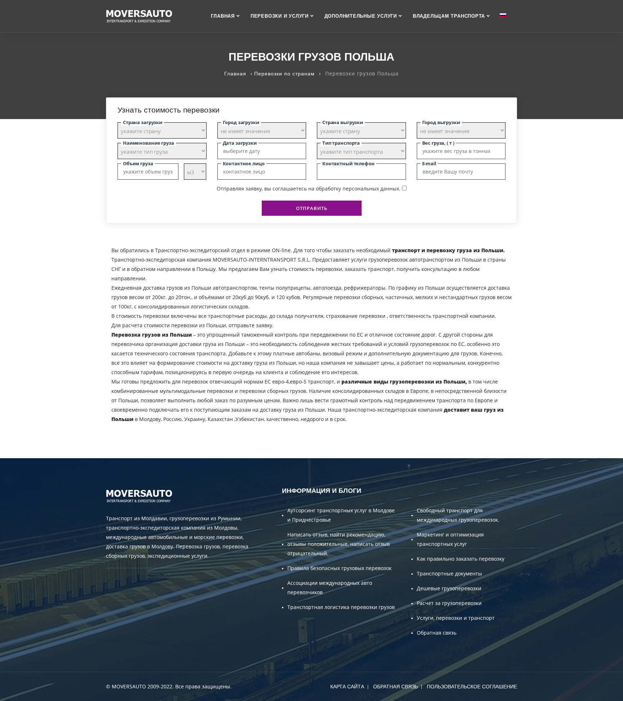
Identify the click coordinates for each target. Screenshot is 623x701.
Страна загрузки (142, 122)
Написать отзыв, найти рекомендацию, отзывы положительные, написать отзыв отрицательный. (338, 544)
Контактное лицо (244, 163)
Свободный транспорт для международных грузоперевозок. (458, 515)
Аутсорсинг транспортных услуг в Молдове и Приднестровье (341, 515)
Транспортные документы (449, 573)
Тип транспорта (341, 143)
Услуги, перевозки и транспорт (456, 617)
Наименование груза (148, 143)
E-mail (429, 163)
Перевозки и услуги (280, 16)
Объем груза (138, 163)
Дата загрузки (240, 143)
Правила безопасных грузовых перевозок (339, 568)
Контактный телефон (348, 163)
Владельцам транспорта (449, 16)
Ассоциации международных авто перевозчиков (329, 587)
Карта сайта (347, 686)
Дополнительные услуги (360, 16)
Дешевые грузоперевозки (449, 588)
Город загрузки (241, 122)
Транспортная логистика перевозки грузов (341, 607)
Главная (223, 16)
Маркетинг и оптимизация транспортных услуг (450, 539)
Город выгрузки (441, 122)
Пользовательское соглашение (472, 686)
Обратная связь (436, 632)
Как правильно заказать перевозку (460, 558)
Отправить (311, 208)
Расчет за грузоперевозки (449, 603)
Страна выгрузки (342, 122)
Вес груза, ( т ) (438, 143)
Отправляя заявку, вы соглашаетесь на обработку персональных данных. (309, 188)
